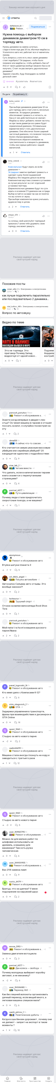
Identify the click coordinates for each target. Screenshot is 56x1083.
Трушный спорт (23, 601)
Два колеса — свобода (27, 968)
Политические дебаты (27, 1015)
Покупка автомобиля (26, 579)
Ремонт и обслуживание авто (20, 28)
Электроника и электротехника (33, 289)
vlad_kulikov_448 (14, 307)
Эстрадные (13, 172)
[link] (21, 345)
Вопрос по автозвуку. (16, 313)
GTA (17, 707)
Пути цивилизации (24, 493)
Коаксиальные (15, 167)
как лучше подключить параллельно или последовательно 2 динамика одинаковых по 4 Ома (26, 299)
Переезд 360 (21, 990)
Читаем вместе (23, 468)
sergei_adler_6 (12, 289)
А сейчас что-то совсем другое (29, 443)
